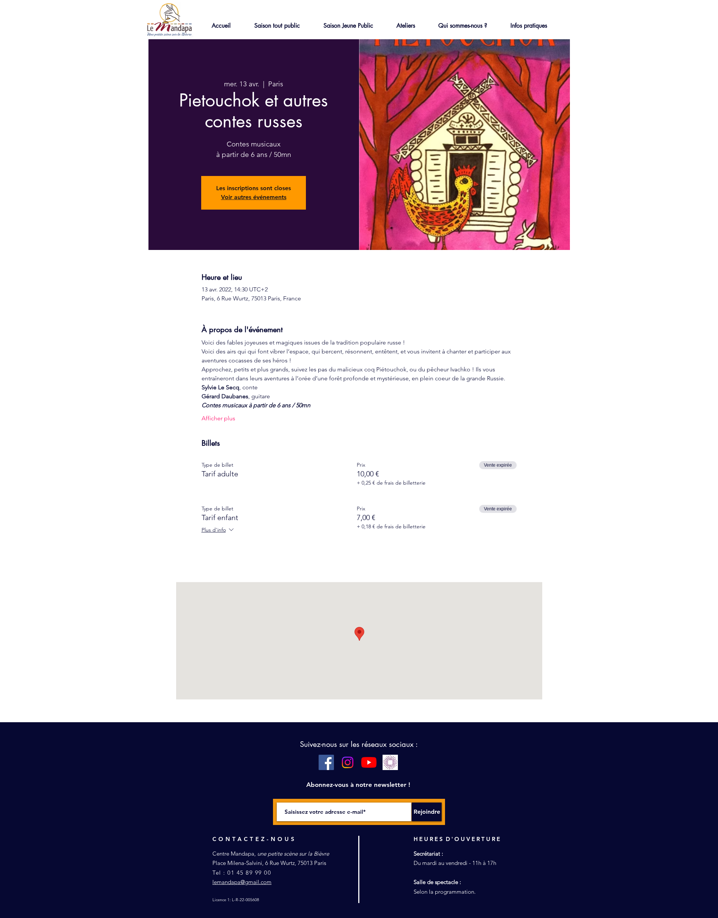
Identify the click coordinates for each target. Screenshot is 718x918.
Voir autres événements (253, 197)
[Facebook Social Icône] (326, 762)
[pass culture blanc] (390, 762)
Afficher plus (218, 418)
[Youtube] (369, 762)
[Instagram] (347, 762)
